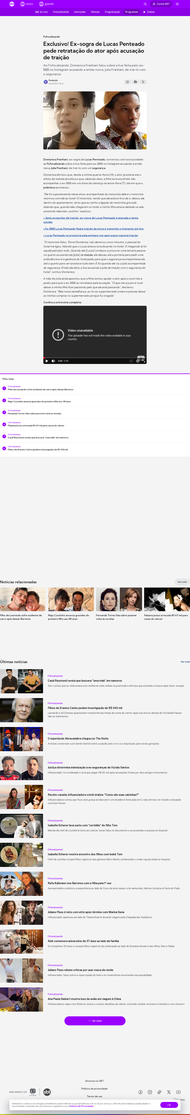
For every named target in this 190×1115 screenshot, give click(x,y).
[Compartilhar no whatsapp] (127, 82)
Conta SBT (163, 3)
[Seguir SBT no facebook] (140, 1092)
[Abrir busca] (145, 4)
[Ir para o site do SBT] (47, 1092)
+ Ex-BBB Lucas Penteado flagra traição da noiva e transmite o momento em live (93, 228)
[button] (23, 608)
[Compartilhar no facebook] (135, 82)
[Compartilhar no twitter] (143, 82)
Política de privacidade (94, 1088)
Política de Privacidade (82, 1106)
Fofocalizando (51, 36)
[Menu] (177, 4)
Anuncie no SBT (94, 1080)
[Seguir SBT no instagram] (150, 1092)
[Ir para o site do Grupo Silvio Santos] (24, 1092)
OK (169, 1104)
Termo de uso (94, 1096)
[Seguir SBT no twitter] (169, 1092)
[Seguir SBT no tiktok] (159, 1092)
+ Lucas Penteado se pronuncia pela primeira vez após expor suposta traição (90, 235)
